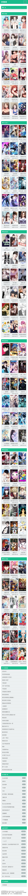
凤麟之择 (4, 797)
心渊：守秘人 (23, 374)
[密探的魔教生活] (6, 510)
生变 (15, 248)
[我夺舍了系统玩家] (23, 131)
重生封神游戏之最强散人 (8, 697)
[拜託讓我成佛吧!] (23, 636)
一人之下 (6, 156)
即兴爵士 (15, 282)
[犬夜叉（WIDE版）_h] (23, 653)
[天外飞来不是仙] (23, 475)
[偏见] (6, 240)
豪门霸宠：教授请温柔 (7, 794)
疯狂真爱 (15, 47)
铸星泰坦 (6, 208)
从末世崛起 (6, 139)
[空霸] (6, 653)
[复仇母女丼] (6, 217)
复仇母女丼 (6, 225)
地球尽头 (23, 392)
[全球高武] (6, 418)
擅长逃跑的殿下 (6, 644)
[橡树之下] (15, 544)
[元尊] (6, 183)
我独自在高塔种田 (23, 501)
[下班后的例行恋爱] (23, 108)
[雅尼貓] (15, 619)
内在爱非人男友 (15, 317)
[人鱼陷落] (6, 366)
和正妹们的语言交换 (7, 769)
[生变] (15, 240)
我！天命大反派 (23, 208)
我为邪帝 (6, 173)
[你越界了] (23, 257)
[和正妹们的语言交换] (6, 108)
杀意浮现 (23, 552)
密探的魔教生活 (6, 518)
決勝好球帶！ (23, 575)
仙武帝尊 (15, 173)
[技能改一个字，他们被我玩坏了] (15, 384)
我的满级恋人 (23, 317)
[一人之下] (6, 148)
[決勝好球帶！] (23, 567)
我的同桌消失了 (6, 810)
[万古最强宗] (6, 435)
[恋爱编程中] (6, 602)
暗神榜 (6, 392)
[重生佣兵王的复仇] (15, 493)
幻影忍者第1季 (23, 627)
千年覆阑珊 (5, 819)
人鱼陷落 (6, 374)
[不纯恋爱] (6, 349)
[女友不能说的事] (6, 56)
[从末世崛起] (6, 131)
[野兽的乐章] (23, 39)
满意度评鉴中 (15, 99)
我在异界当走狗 (15, 535)
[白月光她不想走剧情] (15, 131)
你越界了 (23, 265)
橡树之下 (15, 552)
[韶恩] (15, 56)
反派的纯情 (5, 778)
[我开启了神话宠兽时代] (6, 544)
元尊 (7, 191)
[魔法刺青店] (6, 39)
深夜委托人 (15, 265)
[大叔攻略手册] (6, 274)
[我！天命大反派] (23, 200)
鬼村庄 (4, 781)
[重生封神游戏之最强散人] (23, 349)
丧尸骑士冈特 (15, 644)
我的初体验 (15, 116)
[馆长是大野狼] (6, 74)
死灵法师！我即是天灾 (7, 866)
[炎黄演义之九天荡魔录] (23, 527)
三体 (23, 443)
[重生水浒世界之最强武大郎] (15, 366)
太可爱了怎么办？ (15, 82)
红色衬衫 (6, 466)
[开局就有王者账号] (15, 349)
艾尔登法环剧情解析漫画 (8, 807)
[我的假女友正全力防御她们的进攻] (23, 602)
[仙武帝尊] (15, 165)
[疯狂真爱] (15, 39)
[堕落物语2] (23, 217)
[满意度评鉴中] (15, 91)
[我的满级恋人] (23, 309)
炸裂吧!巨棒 (15, 225)
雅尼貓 (15, 627)
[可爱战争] (15, 475)
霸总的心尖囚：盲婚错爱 (8, 873)
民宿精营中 (6, 30)
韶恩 (15, 64)
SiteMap (18, 891)
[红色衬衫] (6, 458)
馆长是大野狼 (6, 82)
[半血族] (23, 240)
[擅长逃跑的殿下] (6, 636)
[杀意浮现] (23, 544)
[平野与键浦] (6, 326)
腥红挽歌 (4, 823)
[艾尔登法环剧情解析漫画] (23, 584)
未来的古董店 (23, 518)
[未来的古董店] (23, 510)
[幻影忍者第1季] (23, 619)
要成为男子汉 (23, 30)
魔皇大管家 (23, 173)
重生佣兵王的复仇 (15, 501)
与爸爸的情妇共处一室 (7, 723)
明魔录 (4, 800)
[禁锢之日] (23, 418)
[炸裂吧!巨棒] (15, 217)
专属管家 (6, 99)
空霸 (7, 661)
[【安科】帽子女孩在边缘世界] (15, 584)
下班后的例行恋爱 (23, 116)
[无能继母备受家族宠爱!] (6, 619)
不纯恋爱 (6, 357)
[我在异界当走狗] (15, 527)
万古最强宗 (6, 443)
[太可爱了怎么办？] (15, 74)
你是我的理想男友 (23, 334)
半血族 (23, 248)
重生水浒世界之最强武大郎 (8, 714)
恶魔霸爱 (4, 813)
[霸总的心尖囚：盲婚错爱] (15, 200)
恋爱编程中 (6, 610)
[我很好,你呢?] (6, 475)
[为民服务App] (23, 56)
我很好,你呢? (6, 483)
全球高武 (6, 426)
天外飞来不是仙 (23, 483)
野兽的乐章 (23, 47)
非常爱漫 (4, 2)
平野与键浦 (6, 334)
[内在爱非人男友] (15, 309)
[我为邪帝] (6, 165)
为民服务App (23, 64)
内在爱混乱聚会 (15, 300)
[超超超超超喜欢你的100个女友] (15, 567)
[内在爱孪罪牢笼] (6, 309)
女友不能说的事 (6, 64)
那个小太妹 (23, 99)
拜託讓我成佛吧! (23, 644)
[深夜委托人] (15, 257)
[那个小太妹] (23, 91)
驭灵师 (15, 191)
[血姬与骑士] (15, 401)
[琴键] (6, 257)
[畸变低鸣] (15, 510)
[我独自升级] (23, 148)
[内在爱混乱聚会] (15, 292)
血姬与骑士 (15, 409)
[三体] (23, 435)
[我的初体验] (15, 108)
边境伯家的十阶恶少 (7, 677)
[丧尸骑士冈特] (15, 636)
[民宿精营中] (6, 22)
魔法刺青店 (6, 47)
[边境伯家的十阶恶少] (23, 458)
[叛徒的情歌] (15, 326)
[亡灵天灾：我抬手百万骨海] (23, 401)
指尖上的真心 (6, 300)
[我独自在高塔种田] (23, 493)
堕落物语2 (23, 225)
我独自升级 (23, 156)
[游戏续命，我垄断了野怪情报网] (6, 401)
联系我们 (22, 891)
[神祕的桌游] (23, 74)
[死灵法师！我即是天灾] (23, 183)
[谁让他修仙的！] (15, 418)
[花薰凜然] (15, 602)
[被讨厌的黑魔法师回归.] (6, 567)
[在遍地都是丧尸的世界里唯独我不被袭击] (15, 653)
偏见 (7, 248)
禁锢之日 (23, 426)
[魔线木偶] (6, 584)
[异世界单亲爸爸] (15, 458)
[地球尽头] (23, 384)
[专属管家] (6, 91)
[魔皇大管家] (23, 165)
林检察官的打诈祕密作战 (8, 729)
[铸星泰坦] (6, 200)
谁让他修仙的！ (15, 426)
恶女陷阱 (4, 784)
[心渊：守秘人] (23, 366)
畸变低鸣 (15, 518)
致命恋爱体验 (6, 501)
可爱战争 (15, 483)
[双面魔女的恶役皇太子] (15, 435)
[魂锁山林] (23, 274)
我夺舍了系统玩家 (23, 139)
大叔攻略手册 (6, 282)
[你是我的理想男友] (23, 326)
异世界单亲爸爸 (15, 466)
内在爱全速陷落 (23, 300)
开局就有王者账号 (15, 357)
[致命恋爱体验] (6, 493)
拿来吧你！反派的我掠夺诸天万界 (10, 844)
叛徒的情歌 (15, 334)
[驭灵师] (15, 183)
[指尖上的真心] (6, 292)
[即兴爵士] (15, 274)
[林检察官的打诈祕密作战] (6, 527)
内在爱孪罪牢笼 (6, 317)
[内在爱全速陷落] (23, 292)
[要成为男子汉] (23, 22)
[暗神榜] (6, 384)
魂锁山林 (23, 282)
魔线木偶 (6, 592)
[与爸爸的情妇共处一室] (15, 22)
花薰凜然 (15, 610)
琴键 (7, 265)
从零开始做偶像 (6, 816)
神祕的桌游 (23, 82)
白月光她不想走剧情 (7, 834)
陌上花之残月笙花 (6, 803)
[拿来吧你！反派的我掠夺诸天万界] (15, 148)
